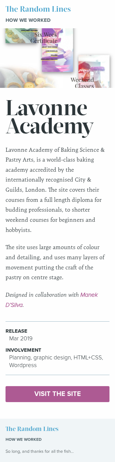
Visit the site (57, 394)
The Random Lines (38, 9)
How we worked (28, 20)
